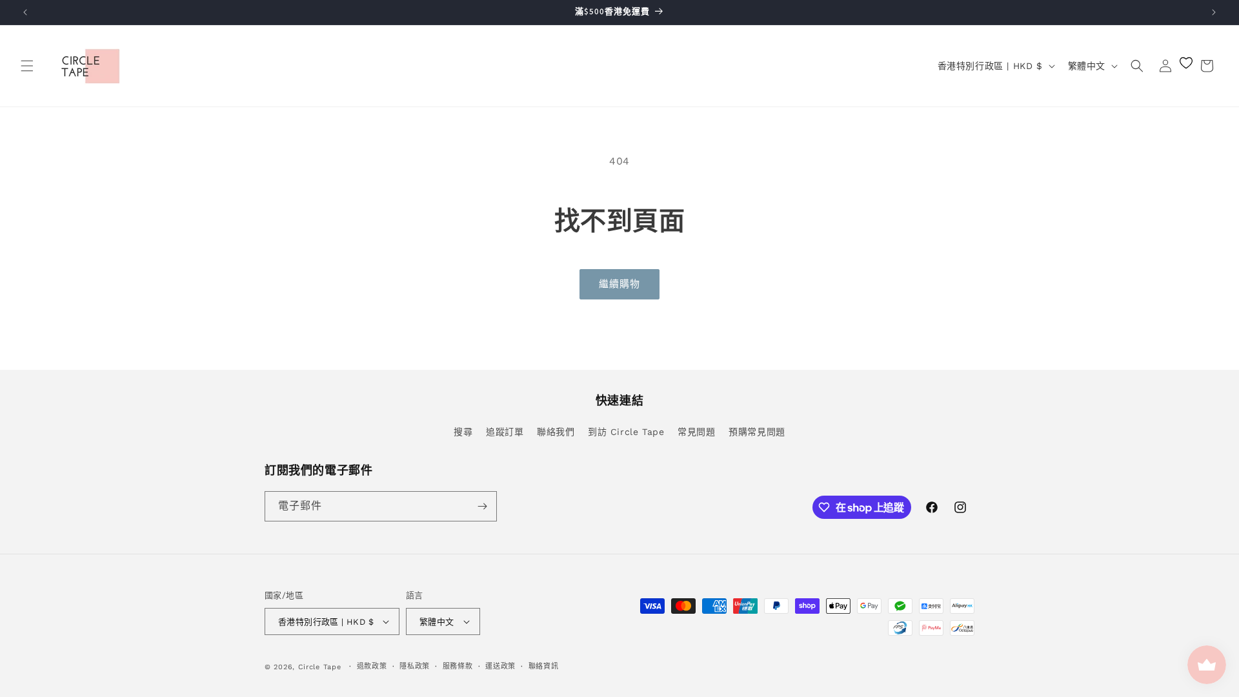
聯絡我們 (555, 432)
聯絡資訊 (544, 666)
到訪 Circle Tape (626, 432)
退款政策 (372, 666)
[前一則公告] (25, 12)
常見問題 (696, 432)
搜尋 (463, 432)
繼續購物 (619, 284)
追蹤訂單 (504, 432)
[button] (27, 66)
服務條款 (458, 666)
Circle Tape (319, 667)
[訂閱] (482, 506)
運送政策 (500, 666)
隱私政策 (414, 666)
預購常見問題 (757, 432)
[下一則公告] (1214, 12)
